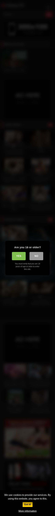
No (36, 256)
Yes (18, 256)
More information (27, 511)
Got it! (27, 504)
